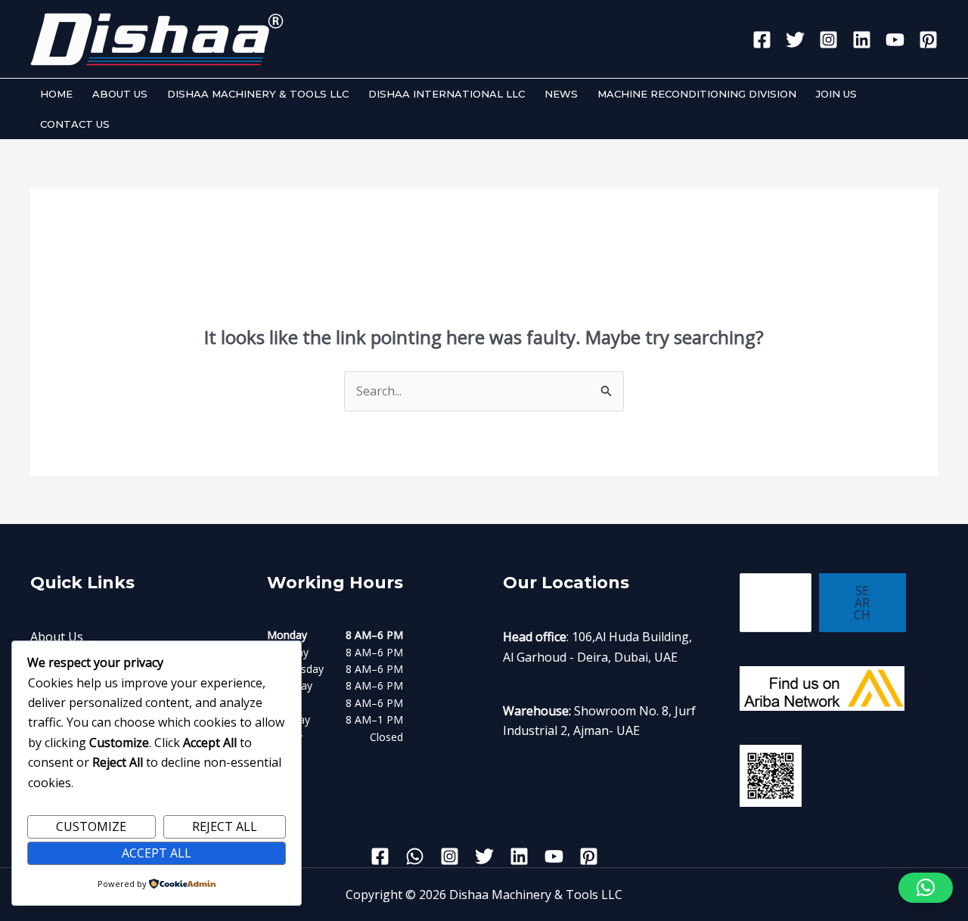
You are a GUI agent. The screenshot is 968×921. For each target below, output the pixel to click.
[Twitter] (795, 39)
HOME (56, 94)
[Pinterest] (928, 39)
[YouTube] (895, 39)
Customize (91, 826)
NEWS (561, 94)
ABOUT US (119, 94)
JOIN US (836, 94)
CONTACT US (75, 124)
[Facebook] (761, 39)
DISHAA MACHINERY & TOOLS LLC (258, 94)
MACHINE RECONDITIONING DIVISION (696, 94)
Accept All (156, 853)
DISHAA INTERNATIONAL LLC (446, 94)
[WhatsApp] (414, 856)
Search (862, 602)
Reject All (224, 826)
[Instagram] (828, 39)
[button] (925, 888)
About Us (56, 636)
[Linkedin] (861, 39)
